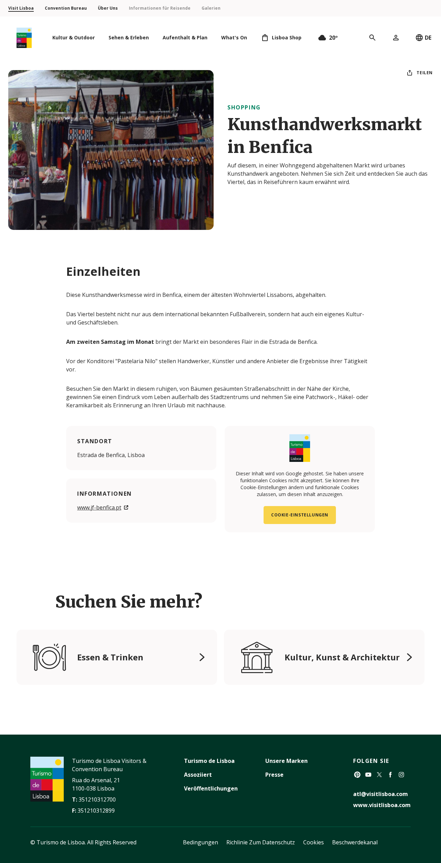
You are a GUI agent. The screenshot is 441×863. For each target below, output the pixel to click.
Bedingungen (200, 842)
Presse (274, 774)
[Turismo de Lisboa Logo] (24, 38)
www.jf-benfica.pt (99, 507)
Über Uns (108, 8)
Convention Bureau (66, 8)
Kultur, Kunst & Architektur (342, 657)
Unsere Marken (286, 761)
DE (428, 37)
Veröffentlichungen (211, 788)
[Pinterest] (357, 774)
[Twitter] (379, 774)
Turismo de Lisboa (209, 761)
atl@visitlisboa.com (380, 794)
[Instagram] (401, 774)
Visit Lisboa (21, 8)
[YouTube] (368, 774)
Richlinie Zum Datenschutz (260, 842)
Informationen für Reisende (160, 8)
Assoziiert (198, 774)
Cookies (313, 842)
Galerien (211, 8)
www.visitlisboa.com (382, 805)
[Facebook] (390, 774)
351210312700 (97, 799)
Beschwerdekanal (355, 842)
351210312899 (96, 810)
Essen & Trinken (110, 657)
